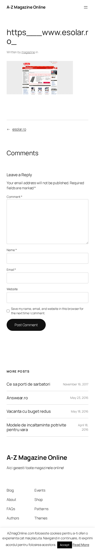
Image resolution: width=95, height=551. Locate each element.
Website (12, 289)
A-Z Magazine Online (26, 7)
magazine (28, 52)
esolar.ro (19, 129)
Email (11, 269)
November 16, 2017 (75, 384)
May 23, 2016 (79, 398)
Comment (14, 197)
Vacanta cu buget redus (29, 411)
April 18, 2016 (83, 427)
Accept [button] (64, 545)
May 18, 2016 (79, 411)
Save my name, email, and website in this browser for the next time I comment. (47, 311)
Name (12, 250)
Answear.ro (17, 398)
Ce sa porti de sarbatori (28, 384)
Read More (80, 544)
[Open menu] (85, 7)
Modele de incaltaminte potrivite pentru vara (36, 427)
